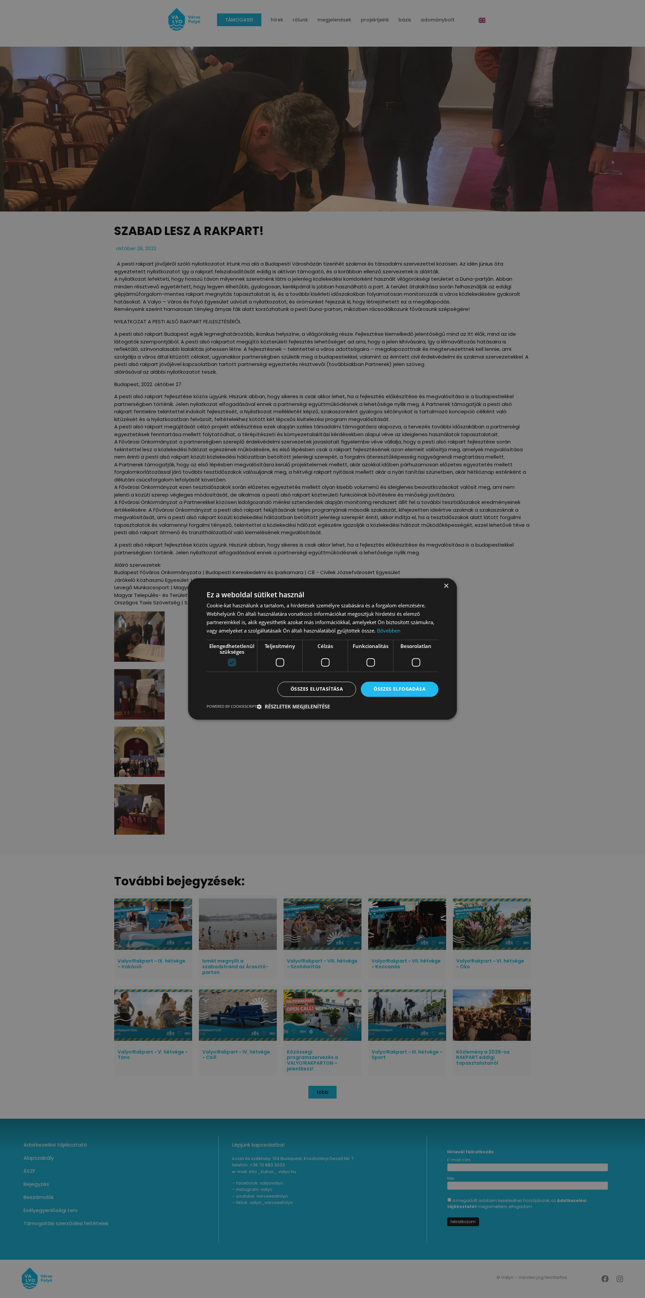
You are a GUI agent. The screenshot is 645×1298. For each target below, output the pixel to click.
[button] (293, 707)
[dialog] (322, 649)
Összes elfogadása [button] (400, 689)
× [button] (445, 586)
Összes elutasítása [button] (317, 689)
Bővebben (388, 630)
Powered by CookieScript (232, 706)
